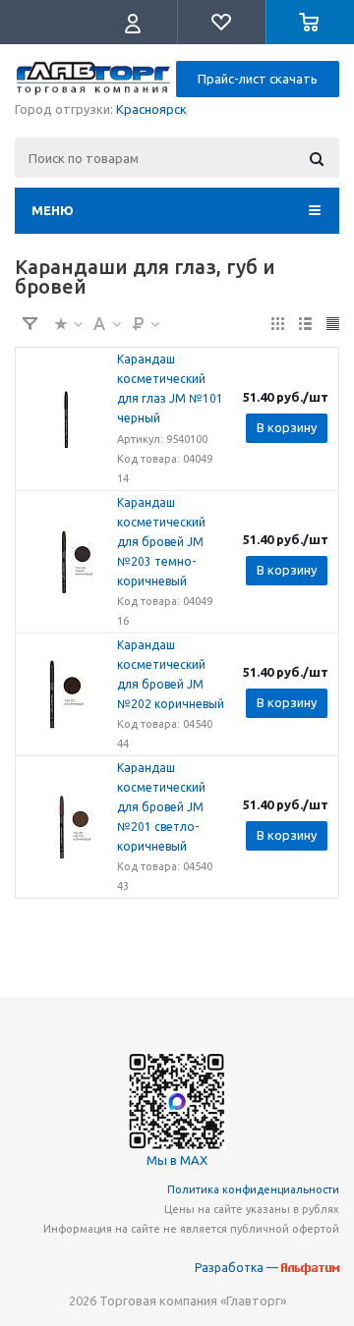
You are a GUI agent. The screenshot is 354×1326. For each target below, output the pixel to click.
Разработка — (238, 1267)
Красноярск (151, 109)
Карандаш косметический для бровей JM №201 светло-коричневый (161, 807)
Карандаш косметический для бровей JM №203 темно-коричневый (161, 541)
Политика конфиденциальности (253, 1189)
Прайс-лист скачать (258, 78)
